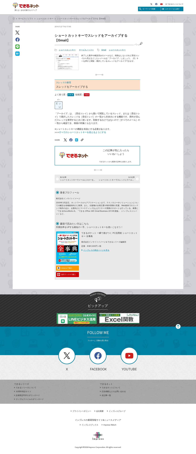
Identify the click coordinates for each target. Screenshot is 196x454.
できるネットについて (175, 4)
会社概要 (100, 411)
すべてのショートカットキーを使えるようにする (82, 132)
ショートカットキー (45, 18)
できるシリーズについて (26, 387)
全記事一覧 (106, 395)
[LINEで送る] (17, 46)
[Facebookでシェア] (17, 39)
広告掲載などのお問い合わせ (114, 391)
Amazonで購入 (66, 268)
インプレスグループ (117, 411)
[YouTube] (161, 4)
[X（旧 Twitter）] (151, 4)
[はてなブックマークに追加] (17, 53)
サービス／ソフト (25, 18)
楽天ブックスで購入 (68, 274)
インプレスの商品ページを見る (96, 250)
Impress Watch (109, 425)
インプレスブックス (89, 425)
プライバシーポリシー (81, 411)
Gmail (103, 50)
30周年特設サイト (23, 391)
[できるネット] (14, 18)
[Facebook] (156, 4)
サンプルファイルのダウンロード (30, 399)
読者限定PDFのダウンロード (28, 395)
